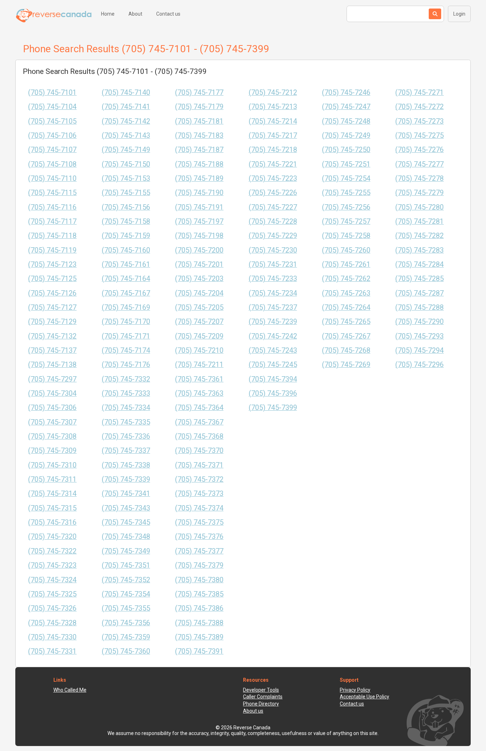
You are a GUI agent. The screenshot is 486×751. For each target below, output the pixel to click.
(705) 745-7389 (199, 637)
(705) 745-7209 (199, 336)
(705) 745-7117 (52, 221)
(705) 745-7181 (199, 121)
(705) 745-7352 (126, 580)
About (135, 14)
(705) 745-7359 (126, 637)
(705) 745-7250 (346, 150)
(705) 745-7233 (273, 279)
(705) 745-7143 (126, 135)
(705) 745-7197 (199, 221)
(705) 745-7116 (52, 207)
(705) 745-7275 (419, 135)
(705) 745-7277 (419, 164)
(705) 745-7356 (126, 623)
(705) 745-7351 (126, 565)
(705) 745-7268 (346, 350)
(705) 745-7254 (346, 178)
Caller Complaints (262, 696)
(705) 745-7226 (273, 193)
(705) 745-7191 (199, 207)
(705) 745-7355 (126, 608)
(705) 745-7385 (199, 594)
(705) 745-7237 (273, 307)
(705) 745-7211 (199, 365)
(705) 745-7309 (52, 451)
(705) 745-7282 (419, 236)
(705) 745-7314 (52, 494)
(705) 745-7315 (52, 508)
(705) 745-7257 (346, 221)
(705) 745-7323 (52, 565)
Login (459, 14)
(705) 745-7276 (419, 150)
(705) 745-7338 (126, 465)
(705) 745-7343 (126, 508)
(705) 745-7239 (273, 322)
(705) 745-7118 (52, 236)
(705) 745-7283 (419, 250)
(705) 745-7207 (199, 322)
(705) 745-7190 (199, 193)
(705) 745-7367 (199, 422)
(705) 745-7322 (52, 551)
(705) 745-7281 (419, 221)
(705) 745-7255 (346, 193)
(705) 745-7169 (126, 307)
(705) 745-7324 (52, 580)
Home (108, 14)
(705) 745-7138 (52, 365)
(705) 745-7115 (52, 193)
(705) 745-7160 (126, 250)
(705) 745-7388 (199, 623)
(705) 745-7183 (199, 135)
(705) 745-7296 (419, 365)
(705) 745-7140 (126, 92)
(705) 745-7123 (52, 264)
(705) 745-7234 (273, 293)
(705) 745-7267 (346, 336)
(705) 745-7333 (126, 393)
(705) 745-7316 (52, 522)
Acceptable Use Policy (364, 696)
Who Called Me (69, 690)
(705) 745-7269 (346, 365)
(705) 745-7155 (126, 193)
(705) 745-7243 (273, 350)
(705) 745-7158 (126, 221)
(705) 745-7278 (419, 178)
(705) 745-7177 (199, 92)
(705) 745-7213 (273, 107)
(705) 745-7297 (52, 379)
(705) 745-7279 (419, 193)
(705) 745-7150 (126, 164)
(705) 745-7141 (126, 107)
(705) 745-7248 (346, 121)
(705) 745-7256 (346, 207)
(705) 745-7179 (199, 107)
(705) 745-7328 (52, 623)
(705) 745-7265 (346, 322)
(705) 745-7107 (52, 150)
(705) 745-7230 (273, 250)
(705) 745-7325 (52, 594)
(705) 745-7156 (126, 207)
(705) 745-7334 (126, 408)
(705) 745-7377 (199, 551)
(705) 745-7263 (346, 293)
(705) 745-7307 (52, 422)
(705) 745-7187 (199, 150)
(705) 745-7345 (126, 522)
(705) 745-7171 (126, 336)
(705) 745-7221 (273, 164)
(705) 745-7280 (419, 207)
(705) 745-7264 (346, 307)
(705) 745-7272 (419, 107)
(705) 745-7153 (126, 178)
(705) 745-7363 (199, 393)
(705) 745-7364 (199, 408)
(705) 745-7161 (126, 264)
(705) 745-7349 (126, 551)
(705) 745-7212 (273, 92)
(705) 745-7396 (273, 393)
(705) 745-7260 (346, 250)
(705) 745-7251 (346, 164)
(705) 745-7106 (52, 135)
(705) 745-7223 (273, 178)
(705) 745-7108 (52, 164)
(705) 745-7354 (126, 594)
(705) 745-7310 (52, 465)
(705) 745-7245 (273, 365)
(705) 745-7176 (126, 365)
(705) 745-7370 (199, 451)
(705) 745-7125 (52, 279)
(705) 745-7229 (273, 236)
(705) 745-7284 (419, 264)
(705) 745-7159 (126, 236)
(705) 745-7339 (126, 479)
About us (253, 711)
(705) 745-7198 (199, 236)
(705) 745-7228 (273, 221)
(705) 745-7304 (52, 393)
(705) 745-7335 (126, 422)
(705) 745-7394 (273, 379)
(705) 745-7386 (199, 608)
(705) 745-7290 (419, 322)
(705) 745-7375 (199, 522)
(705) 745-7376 (199, 537)
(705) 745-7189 (199, 178)
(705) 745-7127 (52, 307)
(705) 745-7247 (346, 107)
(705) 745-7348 (126, 537)
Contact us (168, 14)
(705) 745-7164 (126, 279)
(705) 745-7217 (273, 135)
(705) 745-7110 (52, 178)
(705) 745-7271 (419, 92)
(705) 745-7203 (199, 279)
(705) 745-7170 (126, 322)
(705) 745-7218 (273, 150)
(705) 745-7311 (52, 479)
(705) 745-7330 (52, 637)
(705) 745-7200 (199, 250)
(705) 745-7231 (273, 264)
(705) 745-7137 (52, 350)
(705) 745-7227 (273, 207)
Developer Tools (261, 690)
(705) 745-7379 (199, 565)
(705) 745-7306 (52, 408)
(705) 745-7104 (52, 107)
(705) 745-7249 (346, 135)
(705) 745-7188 (199, 164)
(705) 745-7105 (52, 121)
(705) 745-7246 (346, 92)
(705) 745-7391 (199, 651)
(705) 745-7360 (126, 651)
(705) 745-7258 (346, 236)
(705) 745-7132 (52, 336)
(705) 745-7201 (199, 264)
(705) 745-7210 (199, 350)
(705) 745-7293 (419, 336)
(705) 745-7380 (199, 580)
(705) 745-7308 (52, 436)
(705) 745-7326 (52, 608)
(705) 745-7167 (126, 293)
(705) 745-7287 (419, 293)
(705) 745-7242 (273, 336)
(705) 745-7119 (52, 250)
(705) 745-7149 (126, 150)
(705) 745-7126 (52, 293)
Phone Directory (261, 704)
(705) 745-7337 (126, 451)
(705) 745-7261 (346, 264)
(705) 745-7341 (126, 494)
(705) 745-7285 (419, 279)
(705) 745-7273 (419, 121)
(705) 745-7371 (199, 465)
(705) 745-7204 (199, 293)
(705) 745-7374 (199, 508)
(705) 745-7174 (126, 350)
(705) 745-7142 (126, 121)
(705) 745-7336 (126, 436)
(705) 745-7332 (126, 379)
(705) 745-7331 (52, 651)
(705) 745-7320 (52, 537)
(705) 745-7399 (273, 408)
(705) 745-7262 (346, 279)
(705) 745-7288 (419, 307)
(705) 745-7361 (199, 379)
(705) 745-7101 (52, 92)
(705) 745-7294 (419, 350)
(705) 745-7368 (199, 436)
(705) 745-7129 (52, 322)
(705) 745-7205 (199, 307)
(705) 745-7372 (199, 479)
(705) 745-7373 (199, 494)
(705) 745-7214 (273, 121)
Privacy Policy (355, 690)
